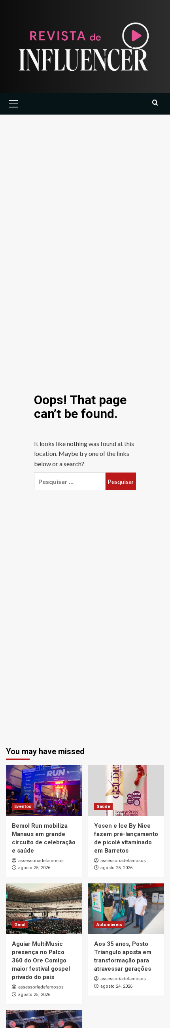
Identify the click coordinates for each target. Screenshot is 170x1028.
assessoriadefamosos (41, 860)
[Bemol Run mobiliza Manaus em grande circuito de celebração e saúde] (44, 790)
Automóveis (109, 924)
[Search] (155, 103)
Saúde (103, 806)
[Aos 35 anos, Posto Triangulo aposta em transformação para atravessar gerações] (126, 908)
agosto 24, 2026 (116, 986)
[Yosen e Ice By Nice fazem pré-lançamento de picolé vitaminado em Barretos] (126, 790)
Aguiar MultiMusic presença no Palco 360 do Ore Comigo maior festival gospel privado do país (41, 960)
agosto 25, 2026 (34, 867)
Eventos (23, 806)
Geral (19, 924)
